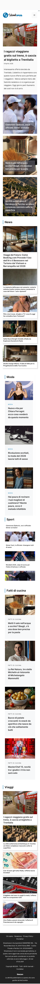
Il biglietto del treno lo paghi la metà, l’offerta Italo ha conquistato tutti (19, 896)
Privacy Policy (28, 936)
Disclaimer (20, 939)
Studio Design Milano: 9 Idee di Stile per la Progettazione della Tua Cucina (18, 365)
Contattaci (20, 969)
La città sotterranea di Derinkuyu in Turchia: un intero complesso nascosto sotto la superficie (19, 205)
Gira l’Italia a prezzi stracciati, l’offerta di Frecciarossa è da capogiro (18, 921)
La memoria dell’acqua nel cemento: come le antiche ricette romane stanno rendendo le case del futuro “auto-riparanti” (19, 289)
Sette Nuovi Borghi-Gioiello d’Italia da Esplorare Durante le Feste (17, 340)
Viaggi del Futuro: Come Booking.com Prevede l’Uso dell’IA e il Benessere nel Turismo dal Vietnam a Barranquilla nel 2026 (17, 260)
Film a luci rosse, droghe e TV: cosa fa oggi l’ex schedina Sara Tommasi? (19, 315)
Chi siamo (9, 936)
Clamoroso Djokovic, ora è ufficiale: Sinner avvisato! (17, 126)
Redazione (18, 936)
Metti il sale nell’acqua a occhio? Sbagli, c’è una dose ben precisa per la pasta (18, 166)
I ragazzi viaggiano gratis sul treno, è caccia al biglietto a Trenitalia (20, 55)
